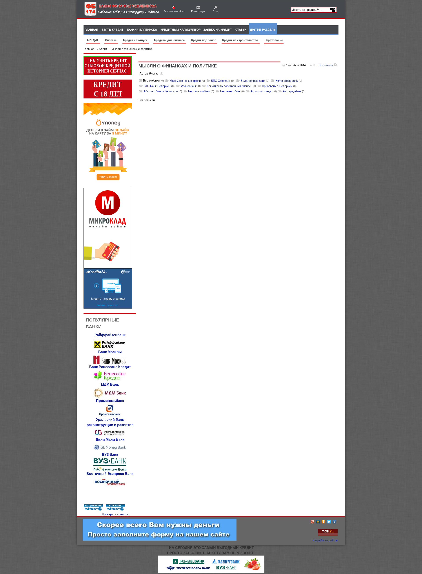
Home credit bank (286, 80)
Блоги (103, 49)
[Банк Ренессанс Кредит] (109, 380)
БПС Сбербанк (220, 80)
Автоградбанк (292, 91)
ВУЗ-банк (110, 454)
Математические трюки (185, 80)
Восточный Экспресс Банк (109, 473)
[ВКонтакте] (334, 522)
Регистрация (198, 11)
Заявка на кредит (217, 29)
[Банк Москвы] (109, 363)
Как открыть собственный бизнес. (229, 86)
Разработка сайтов (325, 540)
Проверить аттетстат (116, 514)
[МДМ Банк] (109, 397)
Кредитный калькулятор (180, 29)
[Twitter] (329, 522)
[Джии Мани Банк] (109, 451)
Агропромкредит (262, 91)
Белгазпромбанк (199, 91)
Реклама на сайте (174, 11)
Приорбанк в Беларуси (277, 86)
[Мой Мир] (318, 522)
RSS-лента (326, 65)
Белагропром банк (253, 80)
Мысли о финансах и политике (132, 49)
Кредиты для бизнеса (170, 40)
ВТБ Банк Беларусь (157, 86)
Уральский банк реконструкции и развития (110, 422)
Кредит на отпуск (135, 40)
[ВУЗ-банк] (109, 470)
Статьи (240, 29)
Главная (89, 49)
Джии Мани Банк (110, 439)
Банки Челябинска (142, 29)
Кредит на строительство (240, 40)
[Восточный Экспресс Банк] (109, 486)
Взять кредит (112, 29)
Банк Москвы (110, 351)
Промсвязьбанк (110, 400)
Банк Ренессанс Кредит (110, 366)
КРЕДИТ (93, 40)
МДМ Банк (110, 384)
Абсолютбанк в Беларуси (161, 91)
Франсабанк (188, 86)
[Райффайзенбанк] (109, 348)
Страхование (274, 40)
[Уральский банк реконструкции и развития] (109, 435)
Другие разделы (263, 29)
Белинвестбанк (230, 91)
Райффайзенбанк (110, 334)
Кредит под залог (203, 40)
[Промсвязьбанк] (109, 416)
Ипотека (111, 40)
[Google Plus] (312, 522)
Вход (215, 11)
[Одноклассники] (323, 522)
